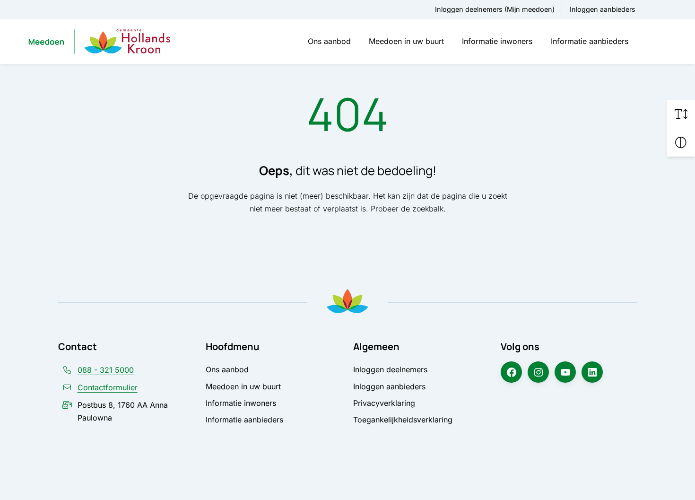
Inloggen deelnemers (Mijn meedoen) (495, 9)
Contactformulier (108, 387)
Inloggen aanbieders (602, 9)
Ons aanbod (329, 41)
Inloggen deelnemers (390, 369)
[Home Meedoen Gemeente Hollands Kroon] (99, 41)
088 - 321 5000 (106, 370)
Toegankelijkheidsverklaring (402, 419)
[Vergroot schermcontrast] (681, 142)
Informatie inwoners (497, 41)
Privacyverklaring (384, 403)
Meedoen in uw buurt (406, 41)
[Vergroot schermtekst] (681, 114)
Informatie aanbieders (589, 41)
